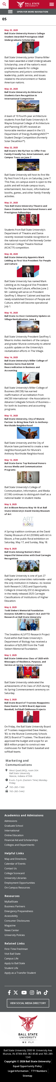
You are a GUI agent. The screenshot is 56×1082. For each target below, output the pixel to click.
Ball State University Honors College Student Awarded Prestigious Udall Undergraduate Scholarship (24, 36)
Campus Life (11, 958)
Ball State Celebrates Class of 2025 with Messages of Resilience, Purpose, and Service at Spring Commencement (26, 661)
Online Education (13, 835)
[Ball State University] (28, 1030)
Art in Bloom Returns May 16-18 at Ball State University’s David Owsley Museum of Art (27, 511)
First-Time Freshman (16, 949)
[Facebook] (9, 992)
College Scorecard (14, 873)
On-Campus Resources (17, 887)
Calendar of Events (15, 863)
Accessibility (11, 916)
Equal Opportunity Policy (27, 1066)
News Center (11, 930)
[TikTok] (46, 992)
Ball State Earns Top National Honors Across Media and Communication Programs (25, 466)
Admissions (10, 821)
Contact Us (10, 868)
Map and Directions (15, 859)
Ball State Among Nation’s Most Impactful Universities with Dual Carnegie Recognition (27, 555)
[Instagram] (32, 992)
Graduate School (13, 825)
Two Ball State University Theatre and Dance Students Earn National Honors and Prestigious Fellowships (28, 209)
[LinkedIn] (39, 992)
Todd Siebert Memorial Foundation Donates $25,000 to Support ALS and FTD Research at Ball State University (27, 613)
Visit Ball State (12, 953)
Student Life (11, 968)
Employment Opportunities (19, 882)
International (11, 830)
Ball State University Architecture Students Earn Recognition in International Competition (23, 95)
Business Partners (14, 906)
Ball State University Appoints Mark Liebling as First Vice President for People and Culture (27, 260)
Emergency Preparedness (18, 911)
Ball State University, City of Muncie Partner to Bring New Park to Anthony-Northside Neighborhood (26, 422)
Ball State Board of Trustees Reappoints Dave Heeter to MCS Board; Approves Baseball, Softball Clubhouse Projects (27, 706)
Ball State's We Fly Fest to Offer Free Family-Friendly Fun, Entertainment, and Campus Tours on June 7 (26, 154)
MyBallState (11, 901)
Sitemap (27, 1075)
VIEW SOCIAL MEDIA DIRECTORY (28, 1003)
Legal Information (18, 1071)
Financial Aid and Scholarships (21, 840)
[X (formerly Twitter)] (15, 992)
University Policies (14, 935)
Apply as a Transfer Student (20, 972)
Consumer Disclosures (17, 920)
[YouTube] (24, 992)
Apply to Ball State (14, 963)
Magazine (10, 925)
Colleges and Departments (19, 844)
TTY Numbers (39, 1071)
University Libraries (15, 878)
